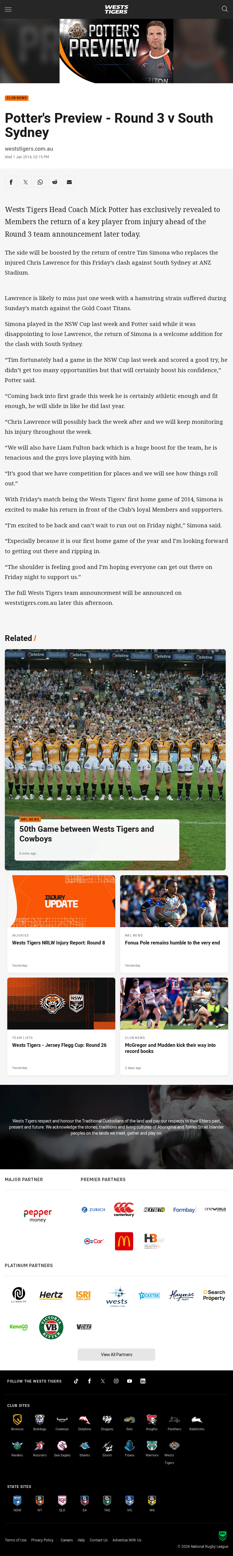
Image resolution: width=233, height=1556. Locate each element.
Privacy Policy (42, 1539)
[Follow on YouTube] (129, 1381)
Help (81, 1539)
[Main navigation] (8, 9)
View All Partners (116, 1354)
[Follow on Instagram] (116, 1381)
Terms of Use (15, 1539)
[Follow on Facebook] (89, 1381)
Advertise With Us (127, 1539)
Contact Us (99, 1539)
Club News (17, 98)
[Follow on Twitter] (102, 1381)
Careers (67, 1539)
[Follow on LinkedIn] (142, 1381)
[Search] (224, 9)
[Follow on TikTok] (76, 1381)
